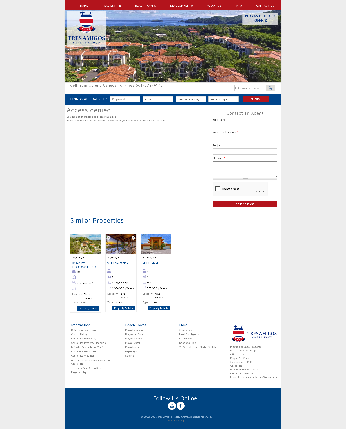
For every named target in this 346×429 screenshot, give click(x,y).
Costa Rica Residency (83, 338)
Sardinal (129, 355)
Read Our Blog (187, 342)
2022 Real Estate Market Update (198, 346)
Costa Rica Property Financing (88, 342)
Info (237, 5)
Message (219, 158)
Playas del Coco (134, 334)
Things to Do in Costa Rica (86, 367)
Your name (220, 119)
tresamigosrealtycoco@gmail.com (257, 376)
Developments (180, 5)
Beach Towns (144, 5)
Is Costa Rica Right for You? (87, 346)
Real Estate (110, 5)
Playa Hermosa (134, 329)
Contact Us (265, 5)
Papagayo (131, 351)
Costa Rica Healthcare (84, 351)
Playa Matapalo (134, 346)
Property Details (88, 308)
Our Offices (185, 338)
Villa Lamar (151, 263)
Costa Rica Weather (82, 355)
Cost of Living (79, 334)
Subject (218, 145)
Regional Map (79, 372)
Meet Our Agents (189, 334)
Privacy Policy (176, 420)
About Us (213, 5)
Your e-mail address (225, 132)
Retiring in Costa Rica (83, 329)
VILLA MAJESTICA (117, 263)
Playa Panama (133, 338)
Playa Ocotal (132, 342)
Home (84, 5)
